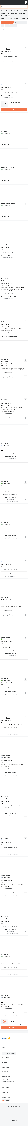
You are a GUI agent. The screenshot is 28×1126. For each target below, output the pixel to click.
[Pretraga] (25, 6)
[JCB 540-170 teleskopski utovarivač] (14, 588)
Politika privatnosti (6, 1076)
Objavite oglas (14, 109)
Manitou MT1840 (5, 637)
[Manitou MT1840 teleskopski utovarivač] (14, 627)
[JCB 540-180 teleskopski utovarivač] (14, 434)
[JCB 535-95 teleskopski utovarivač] (14, 389)
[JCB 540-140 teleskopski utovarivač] (14, 269)
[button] (26, 2)
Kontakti (3, 1050)
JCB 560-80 (4, 131)
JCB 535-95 (4, 399)
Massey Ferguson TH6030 (8, 203)
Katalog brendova (6, 1084)
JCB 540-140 (4, 279)
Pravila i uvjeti (5, 1074)
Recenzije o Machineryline (8, 1081)
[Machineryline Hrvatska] (10, 2)
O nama (3, 1045)
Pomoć (3, 1047)
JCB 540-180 (4, 443)
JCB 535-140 (4, 47)
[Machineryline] (2, 10)
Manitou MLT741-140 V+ (7, 167)
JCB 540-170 (4, 243)
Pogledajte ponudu (14, 1027)
